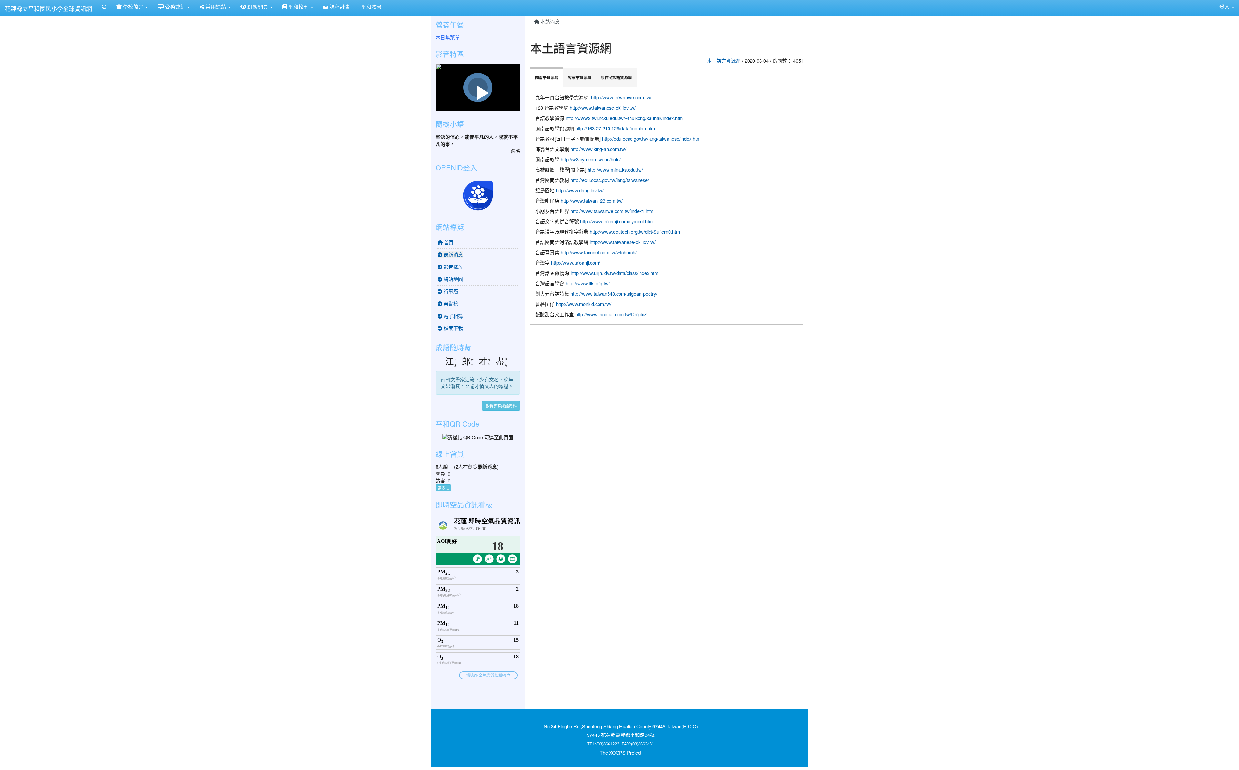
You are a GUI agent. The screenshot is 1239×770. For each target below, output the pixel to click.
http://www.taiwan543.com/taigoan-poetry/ (613, 293)
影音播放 (452, 266)
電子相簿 (452, 315)
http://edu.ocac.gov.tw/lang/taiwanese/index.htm (651, 138)
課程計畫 (339, 6)
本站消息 (549, 21)
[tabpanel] (667, 206)
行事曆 (450, 291)
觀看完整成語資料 (501, 406)
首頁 (448, 242)
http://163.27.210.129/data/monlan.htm (615, 128)
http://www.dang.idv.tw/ (580, 190)
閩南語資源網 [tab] (546, 77)
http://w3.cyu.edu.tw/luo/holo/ (591, 159)
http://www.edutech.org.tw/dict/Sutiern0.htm (635, 231)
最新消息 (452, 254)
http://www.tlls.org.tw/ (588, 283)
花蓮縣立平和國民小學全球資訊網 (48, 8)
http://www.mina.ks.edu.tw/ (615, 169)
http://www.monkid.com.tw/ (583, 303)
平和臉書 (371, 6)
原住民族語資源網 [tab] (616, 77)
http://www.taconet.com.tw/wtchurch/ (599, 252)
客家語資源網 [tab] (579, 77)
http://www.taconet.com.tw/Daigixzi (611, 314)
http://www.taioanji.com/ (575, 262)
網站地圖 (452, 279)
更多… (443, 488)
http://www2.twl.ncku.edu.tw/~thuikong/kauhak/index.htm (624, 118)
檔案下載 (452, 328)
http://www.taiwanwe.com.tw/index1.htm (611, 211)
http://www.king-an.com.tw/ (598, 149)
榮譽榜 (450, 303)
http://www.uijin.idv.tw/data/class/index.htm (614, 272)
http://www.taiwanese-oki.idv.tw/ (603, 107)
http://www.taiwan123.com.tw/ (592, 200)
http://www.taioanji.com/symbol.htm (616, 221)
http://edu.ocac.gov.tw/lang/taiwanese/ (609, 180)
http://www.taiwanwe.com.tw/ (621, 97)
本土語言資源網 (724, 60)
